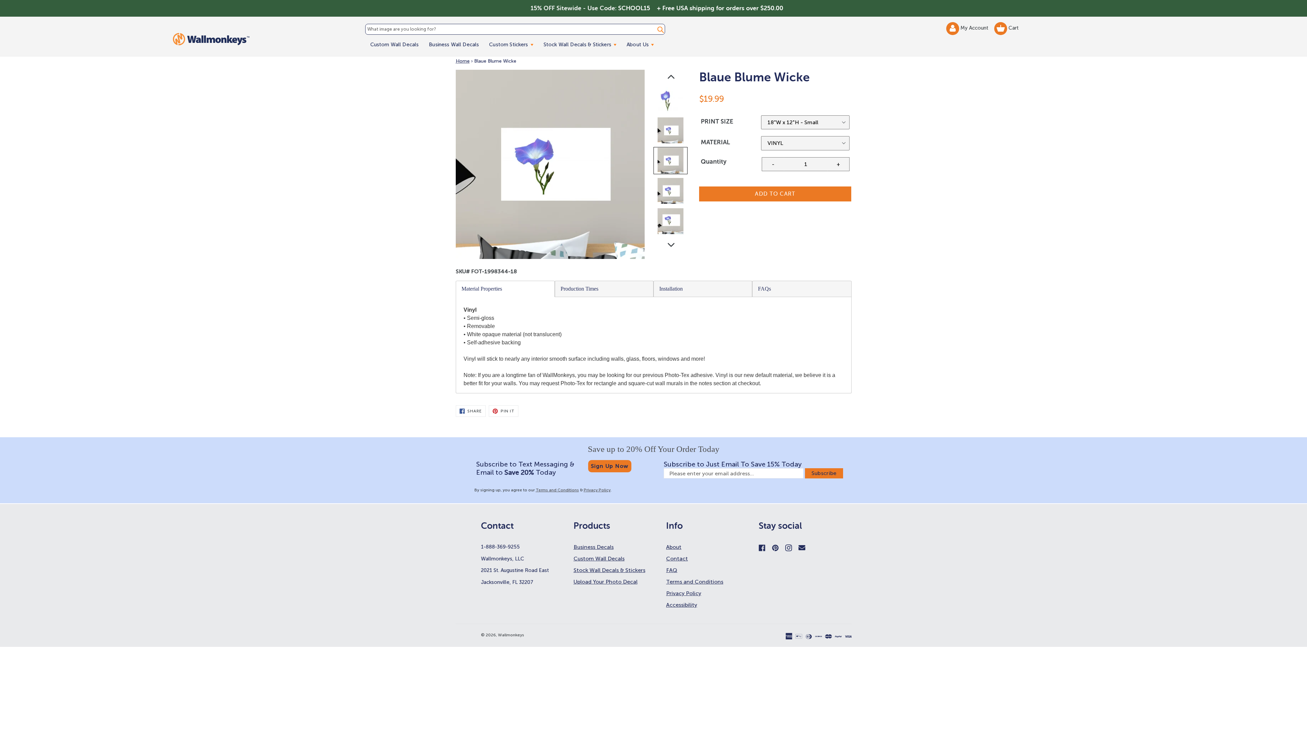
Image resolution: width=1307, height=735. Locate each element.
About (673, 547)
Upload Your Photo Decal (606, 581)
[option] (671, 101)
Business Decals (594, 547)
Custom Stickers (513, 44)
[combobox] (515, 29)
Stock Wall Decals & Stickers (583, 44)
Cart (1013, 28)
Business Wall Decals (454, 45)
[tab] (505, 289)
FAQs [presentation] (764, 289)
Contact (677, 558)
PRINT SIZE (717, 121)
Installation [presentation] (671, 289)
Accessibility (681, 605)
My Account (975, 28)
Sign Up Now (610, 466)
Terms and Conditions (557, 490)
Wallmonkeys (511, 635)
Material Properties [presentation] (482, 289)
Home (463, 61)
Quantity (713, 161)
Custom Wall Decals (394, 45)
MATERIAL (715, 142)
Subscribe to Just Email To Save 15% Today (733, 464)
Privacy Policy (597, 490)
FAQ (671, 570)
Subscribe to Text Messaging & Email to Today (525, 468)
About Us (643, 44)
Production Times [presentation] (579, 289)
